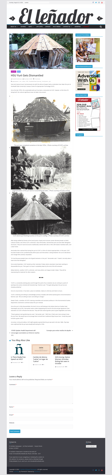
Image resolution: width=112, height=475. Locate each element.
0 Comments (37, 79)
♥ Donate (86, 26)
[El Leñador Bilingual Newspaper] (56, 9)
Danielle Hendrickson (17, 79)
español (23, 26)
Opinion (47, 26)
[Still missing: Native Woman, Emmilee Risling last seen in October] (63, 345)
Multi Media (56, 26)
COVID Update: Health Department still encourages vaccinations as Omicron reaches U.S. (25, 333)
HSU (27, 81)
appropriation (15, 81)
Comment (12, 384)
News (30, 26)
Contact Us (66, 26)
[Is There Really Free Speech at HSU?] (19, 345)
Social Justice (45, 81)
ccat (20, 81)
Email (11, 415)
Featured (14, 71)
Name (11, 407)
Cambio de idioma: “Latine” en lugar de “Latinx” (40, 359)
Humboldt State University (35, 81)
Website (11, 423)
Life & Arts (39, 26)
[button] (17, 26)
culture (23, 81)
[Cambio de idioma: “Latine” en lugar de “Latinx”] (41, 345)
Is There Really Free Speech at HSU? (18, 358)
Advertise (78, 26)
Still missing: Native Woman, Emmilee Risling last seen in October (62, 360)
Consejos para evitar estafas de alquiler (58, 330)
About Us (13, 26)
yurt (50, 81)
